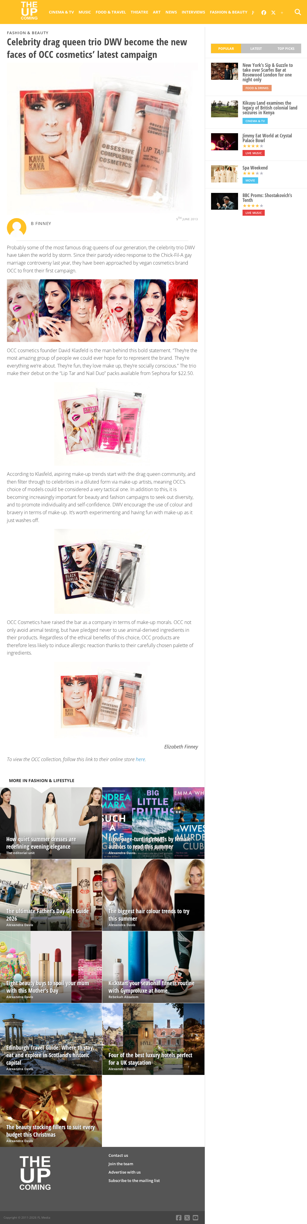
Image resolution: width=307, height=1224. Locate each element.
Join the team (121, 1163)
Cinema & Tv (61, 12)
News (171, 12)
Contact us (118, 1155)
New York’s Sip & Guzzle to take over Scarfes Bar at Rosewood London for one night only (268, 72)
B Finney (41, 223)
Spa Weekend (255, 167)
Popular (226, 48)
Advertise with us (125, 1172)
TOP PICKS (286, 48)
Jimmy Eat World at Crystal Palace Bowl (267, 138)
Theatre (139, 12)
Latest (256, 48)
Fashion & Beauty (228, 12)
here (140, 759)
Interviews (193, 12)
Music (85, 12)
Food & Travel (111, 12)
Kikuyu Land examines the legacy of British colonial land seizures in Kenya (270, 107)
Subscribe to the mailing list (134, 1180)
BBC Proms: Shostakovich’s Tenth (267, 197)
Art (157, 12)
